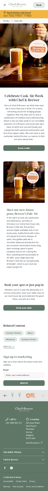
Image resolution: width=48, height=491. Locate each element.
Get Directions (33, 443)
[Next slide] (43, 396)
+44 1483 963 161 (13, 423)
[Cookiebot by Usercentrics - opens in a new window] (34, 197)
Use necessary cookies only (24, 292)
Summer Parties (13, 333)
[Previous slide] (5, 396)
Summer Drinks (29, 339)
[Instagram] (11, 467)
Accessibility (8, 481)
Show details (34, 275)
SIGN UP (24, 383)
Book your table (24, 307)
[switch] (41, 249)
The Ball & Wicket (12, 452)
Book (39, 5)
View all (7, 346)
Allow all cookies (24, 283)
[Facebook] (4, 467)
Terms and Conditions (35, 486)
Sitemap (6, 486)
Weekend (10, 339)
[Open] (4, 5)
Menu (30, 333)
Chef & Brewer (10, 459)
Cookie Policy (21, 481)
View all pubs (18, 486)
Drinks (6, 20)
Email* (6, 370)
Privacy (32, 481)
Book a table (24, 148)
